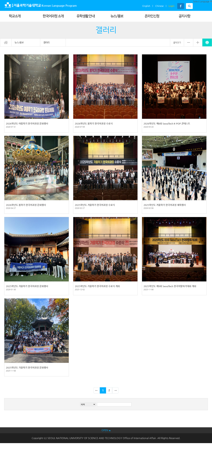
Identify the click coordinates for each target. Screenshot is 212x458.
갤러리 (46, 42)
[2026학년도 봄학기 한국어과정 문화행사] (36, 168)
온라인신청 (152, 16)
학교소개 (14, 16)
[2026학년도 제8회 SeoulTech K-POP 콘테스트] (174, 86)
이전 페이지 (97, 390)
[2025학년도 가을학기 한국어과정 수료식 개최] (105, 249)
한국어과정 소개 (53, 16)
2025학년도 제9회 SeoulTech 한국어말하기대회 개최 (170, 286)
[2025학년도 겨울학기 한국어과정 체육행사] (174, 168)
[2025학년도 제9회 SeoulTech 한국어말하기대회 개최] (174, 249)
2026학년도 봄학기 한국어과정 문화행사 (26, 205)
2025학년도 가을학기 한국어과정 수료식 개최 (97, 286)
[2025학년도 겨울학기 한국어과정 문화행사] (36, 249)
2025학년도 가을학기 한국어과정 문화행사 (27, 367)
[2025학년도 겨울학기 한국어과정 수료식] (105, 168)
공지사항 (184, 16)
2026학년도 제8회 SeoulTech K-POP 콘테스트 (167, 123)
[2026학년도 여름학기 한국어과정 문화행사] (36, 86)
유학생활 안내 (86, 16)
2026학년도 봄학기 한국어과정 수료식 (94, 123)
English (146, 5)
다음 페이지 (115, 390)
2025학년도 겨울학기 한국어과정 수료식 (95, 205)
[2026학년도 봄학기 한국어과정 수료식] (105, 86)
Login (171, 5)
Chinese (159, 5)
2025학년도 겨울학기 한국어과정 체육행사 (165, 205)
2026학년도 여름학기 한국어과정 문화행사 (27, 123)
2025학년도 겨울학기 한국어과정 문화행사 (27, 286)
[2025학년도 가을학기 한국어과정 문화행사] (36, 330)
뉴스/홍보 (117, 16)
